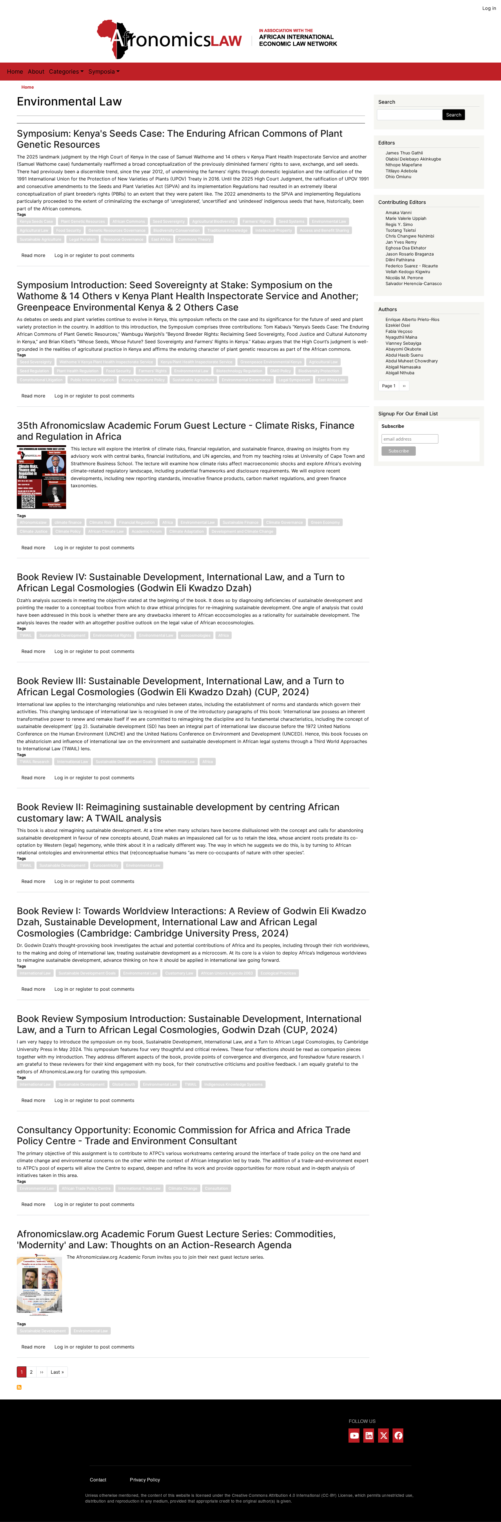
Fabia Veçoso (399, 331)
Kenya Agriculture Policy (143, 379)
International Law (72, 761)
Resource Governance (124, 239)
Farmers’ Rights (257, 221)
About (36, 71)
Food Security (68, 230)
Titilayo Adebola (401, 171)
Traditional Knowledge (227, 230)
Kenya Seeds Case (36, 221)
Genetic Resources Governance (117, 230)
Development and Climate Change (242, 531)
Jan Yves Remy (401, 242)
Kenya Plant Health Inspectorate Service (197, 361)
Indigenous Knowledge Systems (233, 1084)
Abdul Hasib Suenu (404, 355)
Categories (64, 71)
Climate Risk (100, 522)
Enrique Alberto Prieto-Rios (413, 319)
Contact (98, 1479)
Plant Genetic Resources (83, 221)
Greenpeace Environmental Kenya (271, 361)
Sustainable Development (62, 635)
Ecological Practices (278, 973)
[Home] (223, 39)
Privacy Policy (145, 1479)
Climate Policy (68, 531)
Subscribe (393, 426)
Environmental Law (329, 221)
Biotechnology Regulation (239, 370)
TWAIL (26, 635)
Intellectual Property (273, 230)
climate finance (68, 522)
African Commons (128, 221)
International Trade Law (139, 1188)
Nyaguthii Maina (401, 337)
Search (453, 115)
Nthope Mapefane (404, 164)
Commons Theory (194, 239)
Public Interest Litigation (92, 379)
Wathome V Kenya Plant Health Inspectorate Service (106, 361)
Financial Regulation (137, 522)
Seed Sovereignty (169, 221)
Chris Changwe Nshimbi (410, 236)
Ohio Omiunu (398, 176)
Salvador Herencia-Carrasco (414, 283)
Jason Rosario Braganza (410, 254)
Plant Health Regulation (78, 370)
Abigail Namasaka (403, 367)
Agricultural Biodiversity (213, 221)
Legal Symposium (294, 379)
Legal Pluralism (82, 239)
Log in (489, 8)
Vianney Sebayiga (403, 343)
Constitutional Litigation (41, 379)
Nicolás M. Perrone (404, 277)
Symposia (101, 71)
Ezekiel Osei (398, 325)
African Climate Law (106, 531)
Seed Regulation (34, 370)
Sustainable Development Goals (124, 761)
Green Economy (325, 522)
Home (15, 71)
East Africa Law (331, 379)
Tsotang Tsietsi (401, 230)
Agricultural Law (34, 230)
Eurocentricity (105, 865)
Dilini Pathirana (400, 259)
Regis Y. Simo (399, 224)
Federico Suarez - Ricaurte (412, 266)
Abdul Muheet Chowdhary (412, 361)
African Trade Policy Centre (86, 1188)
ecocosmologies (195, 635)
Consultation (216, 1188)
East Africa (160, 239)
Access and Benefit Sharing (324, 230)
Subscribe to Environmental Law (19, 1387)
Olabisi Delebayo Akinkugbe (413, 159)
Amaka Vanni (398, 212)
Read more (33, 255)
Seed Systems (291, 221)
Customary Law (179, 973)
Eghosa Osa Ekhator (406, 248)
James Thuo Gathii (404, 153)
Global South (123, 1084)
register (84, 255)
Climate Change (182, 1188)
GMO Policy (280, 370)
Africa (167, 522)
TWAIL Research (34, 761)
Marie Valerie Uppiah (406, 218)
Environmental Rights (112, 635)
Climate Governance (284, 522)
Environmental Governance (246, 379)
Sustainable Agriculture (40, 239)
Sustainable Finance (241, 522)
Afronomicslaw (33, 522)
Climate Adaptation (186, 531)
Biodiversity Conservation (176, 230)
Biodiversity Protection (318, 370)
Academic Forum (147, 531)
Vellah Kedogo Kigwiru (408, 271)
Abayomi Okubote (403, 349)
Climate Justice (34, 531)
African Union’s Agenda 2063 (227, 973)
